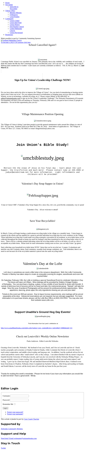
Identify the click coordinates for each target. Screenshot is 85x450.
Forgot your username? (15, 414)
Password (6, 400)
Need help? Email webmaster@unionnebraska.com (19, 438)
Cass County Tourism (31, 419)
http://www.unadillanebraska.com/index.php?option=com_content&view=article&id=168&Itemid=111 (36, 328)
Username (6, 396)
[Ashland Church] (11, 40)
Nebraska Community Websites (12, 429)
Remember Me (8, 404)
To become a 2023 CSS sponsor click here (16, 42)
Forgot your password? (15, 412)
